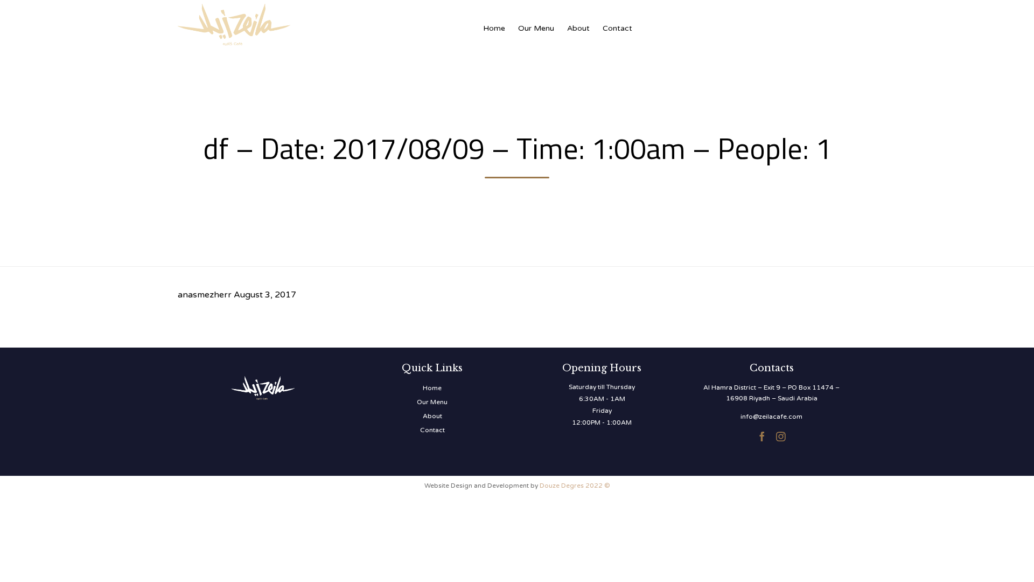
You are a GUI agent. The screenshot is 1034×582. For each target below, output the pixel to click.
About (578, 28)
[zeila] (285, 23)
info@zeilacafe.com (771, 416)
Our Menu (536, 28)
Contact (617, 28)
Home (494, 28)
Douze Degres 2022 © (575, 485)
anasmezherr (205, 294)
